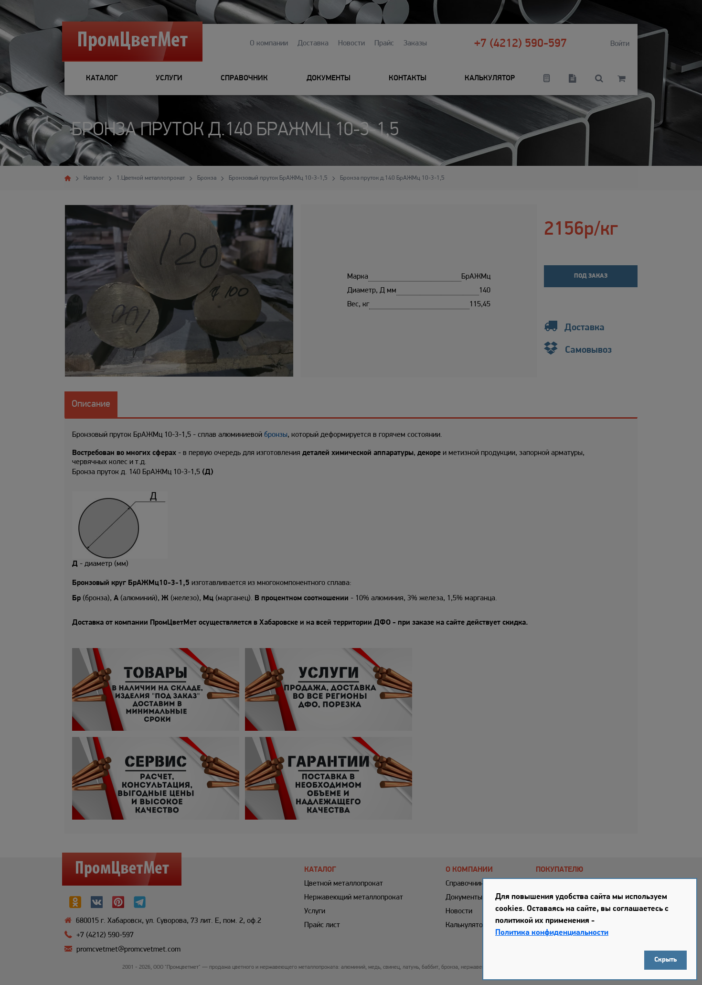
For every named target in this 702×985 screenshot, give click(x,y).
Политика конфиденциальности (551, 933)
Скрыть (665, 959)
